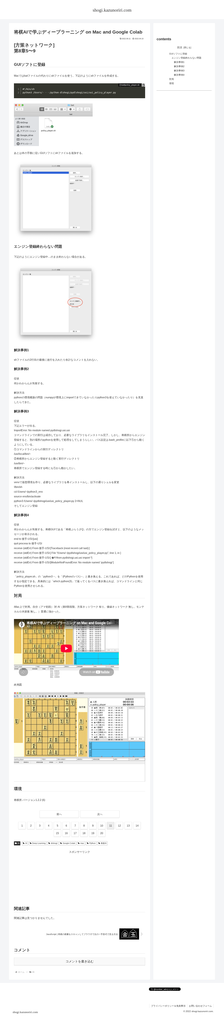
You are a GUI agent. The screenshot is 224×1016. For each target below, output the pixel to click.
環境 (171, 83)
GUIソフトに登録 (178, 53)
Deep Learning (39, 843)
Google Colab (69, 843)
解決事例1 (179, 62)
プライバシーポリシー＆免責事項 (168, 1006)
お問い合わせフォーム (200, 1006)
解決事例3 (179, 70)
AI (18, 843)
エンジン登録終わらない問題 (186, 57)
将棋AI (103, 843)
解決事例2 (179, 66)
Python (92, 843)
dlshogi (54, 843)
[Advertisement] (79, 877)
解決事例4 (179, 75)
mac (82, 843)
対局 (171, 79)
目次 (179, 47)
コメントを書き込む (80, 961)
